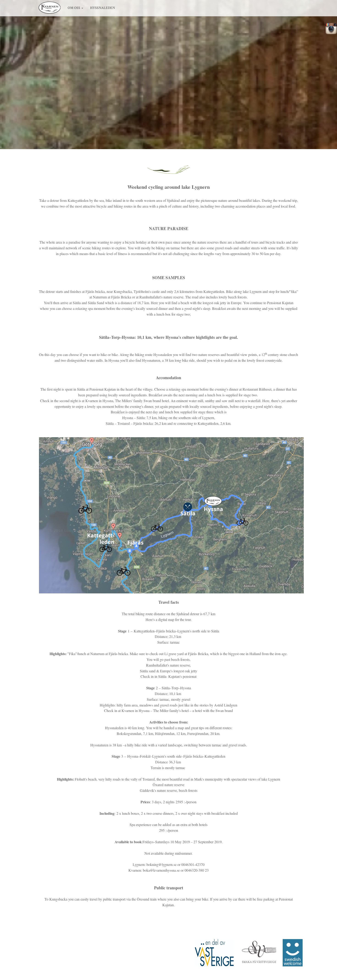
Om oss (74, 8)
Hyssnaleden (102, 8)
